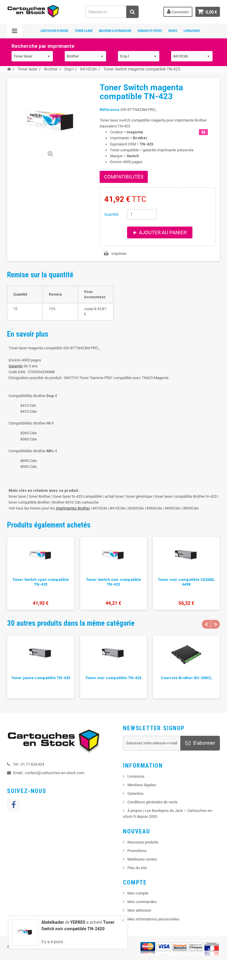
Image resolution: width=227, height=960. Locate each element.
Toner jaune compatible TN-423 (40, 678)
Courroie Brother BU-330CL (186, 678)
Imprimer (119, 253)
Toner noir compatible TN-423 (113, 678)
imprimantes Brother (73, 508)
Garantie (16, 366)
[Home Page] (9, 69)
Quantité (111, 214)
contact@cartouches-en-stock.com (54, 773)
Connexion (180, 12)
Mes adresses (139, 910)
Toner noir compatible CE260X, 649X (186, 582)
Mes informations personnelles (153, 919)
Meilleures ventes (142, 859)
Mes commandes (142, 902)
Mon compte (137, 893)
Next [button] (215, 624)
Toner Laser (84, 31)
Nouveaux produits (142, 842)
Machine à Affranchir (115, 31)
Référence (109, 109)
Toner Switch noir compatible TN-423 (113, 582)
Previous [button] (206, 624)
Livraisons (192, 31)
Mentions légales (141, 785)
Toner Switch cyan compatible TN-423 (40, 582)
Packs (172, 31)
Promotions (137, 850)
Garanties (135, 793)
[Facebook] (13, 805)
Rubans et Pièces (150, 31)
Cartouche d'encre (54, 31)
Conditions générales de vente (152, 802)
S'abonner (203, 743)
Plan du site (137, 868)
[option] (40, 573)
